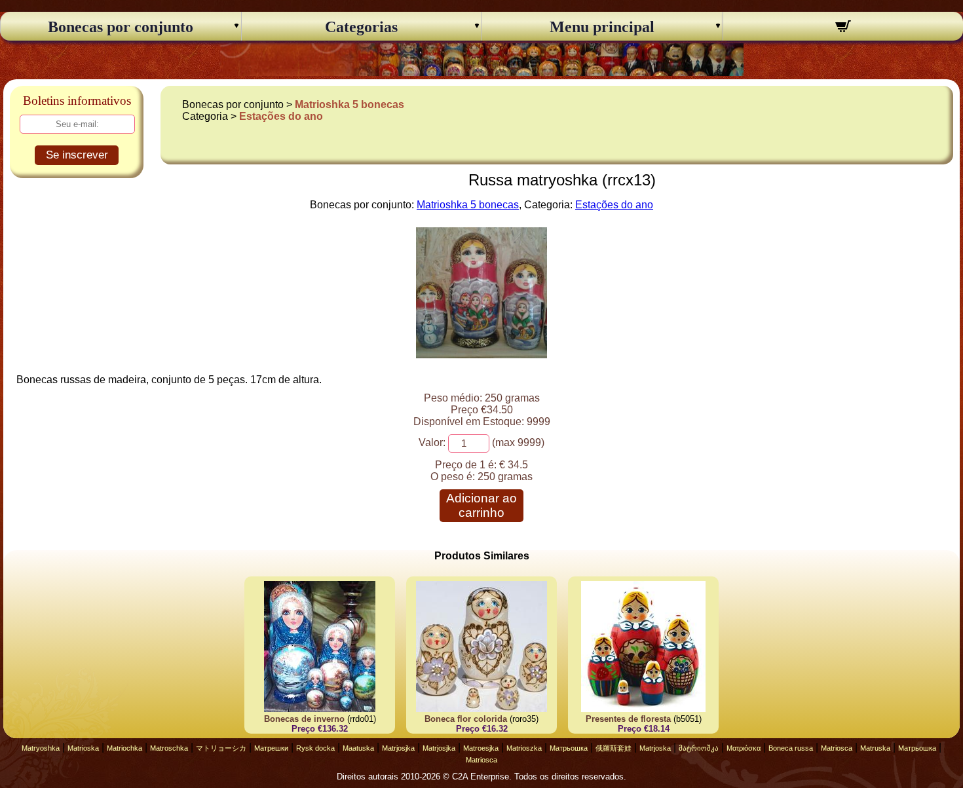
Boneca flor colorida (466, 719)
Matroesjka (481, 748)
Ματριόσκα (744, 748)
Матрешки (271, 748)
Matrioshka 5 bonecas (349, 104)
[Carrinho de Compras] (843, 28)
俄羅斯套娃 (613, 748)
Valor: (432, 442)
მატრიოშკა (699, 748)
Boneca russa (790, 748)
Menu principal (602, 26)
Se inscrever (77, 155)
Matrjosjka (398, 748)
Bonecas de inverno (304, 719)
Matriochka (124, 748)
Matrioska (83, 748)
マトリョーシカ (221, 748)
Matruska (875, 748)
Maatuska (358, 748)
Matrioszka (524, 748)
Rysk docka (315, 748)
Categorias (361, 26)
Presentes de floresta (628, 719)
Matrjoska (655, 748)
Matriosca (836, 748)
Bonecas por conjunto (120, 26)
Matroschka (169, 748)
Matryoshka (41, 748)
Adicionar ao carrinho (481, 505)
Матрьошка (569, 748)
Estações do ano (281, 116)
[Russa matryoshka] (481, 354)
